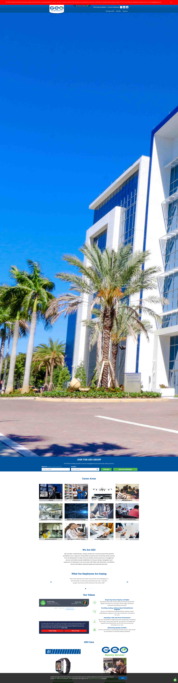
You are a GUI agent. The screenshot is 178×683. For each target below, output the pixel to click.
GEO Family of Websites (81, 6)
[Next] (126, 581)
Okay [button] (122, 678)
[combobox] (55, 469)
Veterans (125, 11)
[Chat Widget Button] (175, 680)
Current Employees (113, 7)
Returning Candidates (99, 7)
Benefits (118, 11)
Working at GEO (110, 11)
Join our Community (125, 469)
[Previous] (51, 581)
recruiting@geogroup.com (155, 2)
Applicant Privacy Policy (94, 678)
